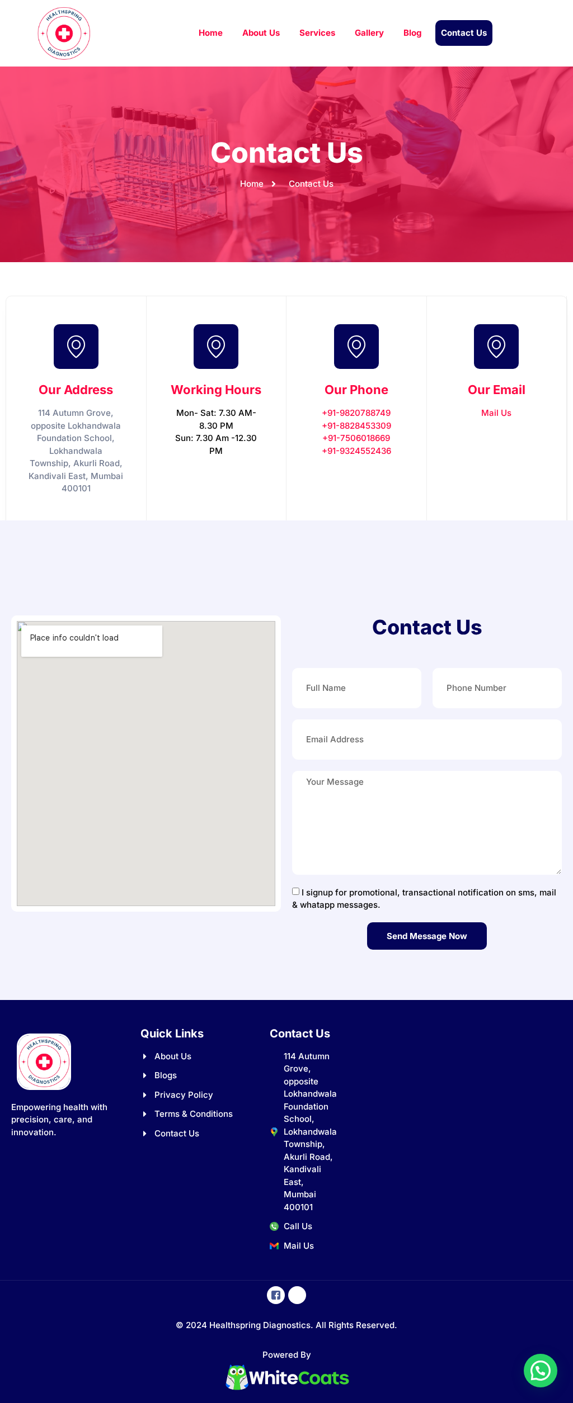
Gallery (369, 32)
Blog (412, 32)
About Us (261, 32)
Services (317, 32)
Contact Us (464, 32)
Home (211, 32)
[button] (540, 1370)
